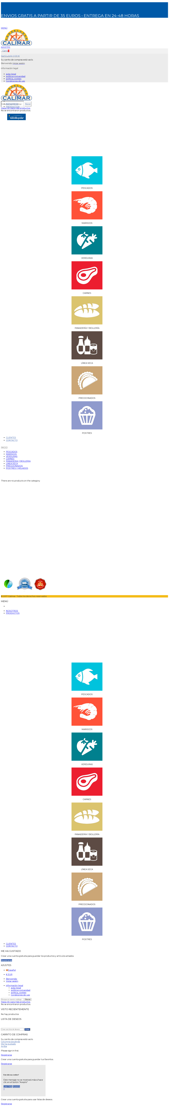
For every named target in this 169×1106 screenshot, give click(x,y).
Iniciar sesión (12, 981)
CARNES (10, 459)
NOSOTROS (12, 104)
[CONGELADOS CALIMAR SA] (16, 45)
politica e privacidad (15, 76)
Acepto (16, 1086)
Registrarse (6, 960)
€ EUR (9, 974)
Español (12, 970)
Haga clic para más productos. (15, 108)
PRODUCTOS (13, 106)
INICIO (4, 447)
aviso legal (11, 74)
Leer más (7, 1086)
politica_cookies (13, 79)
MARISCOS (11, 454)
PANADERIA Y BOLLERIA (18, 461)
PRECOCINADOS (14, 466)
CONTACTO (12, 440)
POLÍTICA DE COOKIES (12, 518)
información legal (14, 985)
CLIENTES (11, 437)
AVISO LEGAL (7, 513)
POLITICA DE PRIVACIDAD (14, 515)
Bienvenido (11, 979)
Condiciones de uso (15, 81)
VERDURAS (11, 456)
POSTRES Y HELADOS (17, 468)
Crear (27, 1029)
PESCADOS (11, 452)
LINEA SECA (12, 463)
